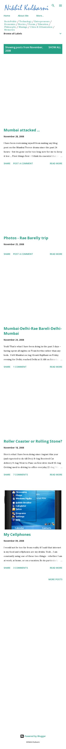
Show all (55, 47)
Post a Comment (23, 163)
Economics (9, 24)
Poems (31, 24)
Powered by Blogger (35, 736)
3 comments (20, 567)
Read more (56, 163)
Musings (23, 27)
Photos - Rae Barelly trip (26, 237)
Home (7, 15)
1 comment (20, 366)
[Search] (53, 5)
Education (43, 24)
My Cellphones (17, 534)
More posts (55, 579)
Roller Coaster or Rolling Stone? (33, 441)
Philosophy (10, 27)
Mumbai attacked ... (22, 129)
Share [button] (7, 163)
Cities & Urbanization (41, 27)
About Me (23, 15)
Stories (22, 24)
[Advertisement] (33, 94)
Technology (25, 21)
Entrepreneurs (42, 21)
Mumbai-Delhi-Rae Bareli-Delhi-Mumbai (33, 331)
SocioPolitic (10, 21)
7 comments (20, 474)
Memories (9, 29)
